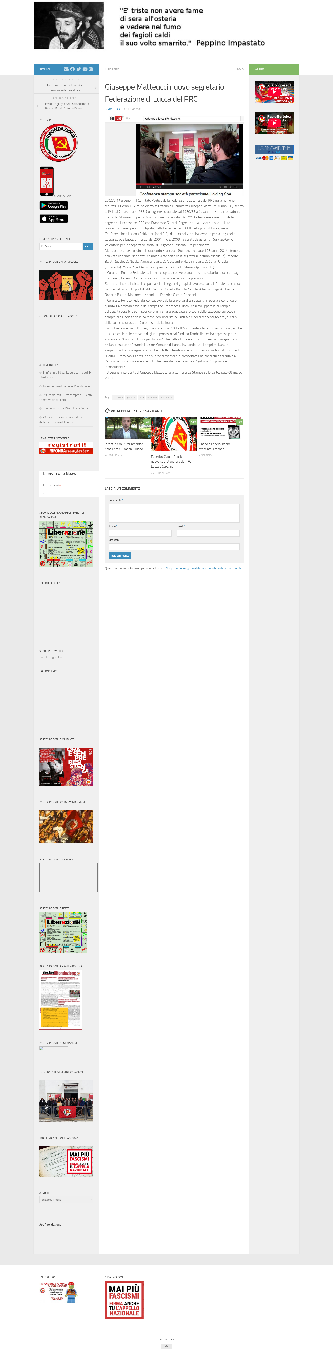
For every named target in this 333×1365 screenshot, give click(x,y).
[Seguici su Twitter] (78, 69)
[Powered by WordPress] (54, 1357)
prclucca (114, 109)
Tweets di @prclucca (51, 657)
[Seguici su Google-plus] (91, 69)
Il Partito (112, 69)
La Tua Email (52, 485)
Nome (113, 526)
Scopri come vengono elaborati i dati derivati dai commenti (203, 568)
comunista (118, 397)
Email (181, 526)
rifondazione (166, 397)
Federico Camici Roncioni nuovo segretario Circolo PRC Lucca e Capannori (171, 461)
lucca (141, 397)
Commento (116, 500)
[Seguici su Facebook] (72, 69)
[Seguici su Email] (66, 69)
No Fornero (46, 58)
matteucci (152, 397)
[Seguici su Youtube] (84, 69)
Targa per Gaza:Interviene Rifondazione (66, 386)
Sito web (114, 540)
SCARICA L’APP (63, 196)
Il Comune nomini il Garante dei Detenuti (67, 408)
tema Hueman (83, 1357)
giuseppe (131, 397)
